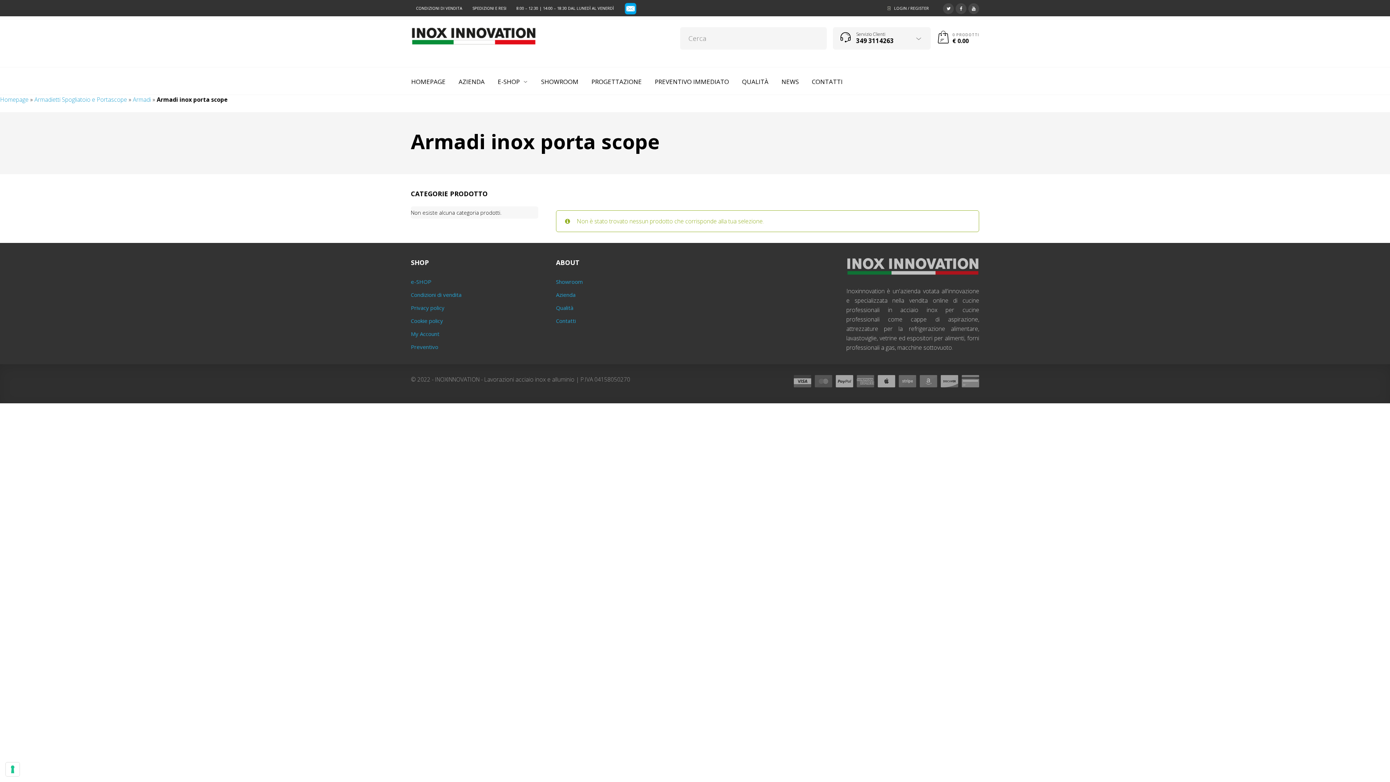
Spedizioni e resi (489, 8)
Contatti (566, 320)
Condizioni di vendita (439, 8)
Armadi (142, 100)
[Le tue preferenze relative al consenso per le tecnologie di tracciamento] (13, 769)
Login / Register (911, 8)
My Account (425, 333)
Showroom (569, 281)
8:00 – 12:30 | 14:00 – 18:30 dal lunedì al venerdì (565, 8)
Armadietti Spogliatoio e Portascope (80, 100)
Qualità (564, 307)
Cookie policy (427, 320)
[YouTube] (973, 7)
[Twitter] (948, 7)
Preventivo (424, 346)
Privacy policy (428, 307)
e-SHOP (421, 281)
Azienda (566, 294)
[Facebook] (961, 7)
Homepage (14, 100)
